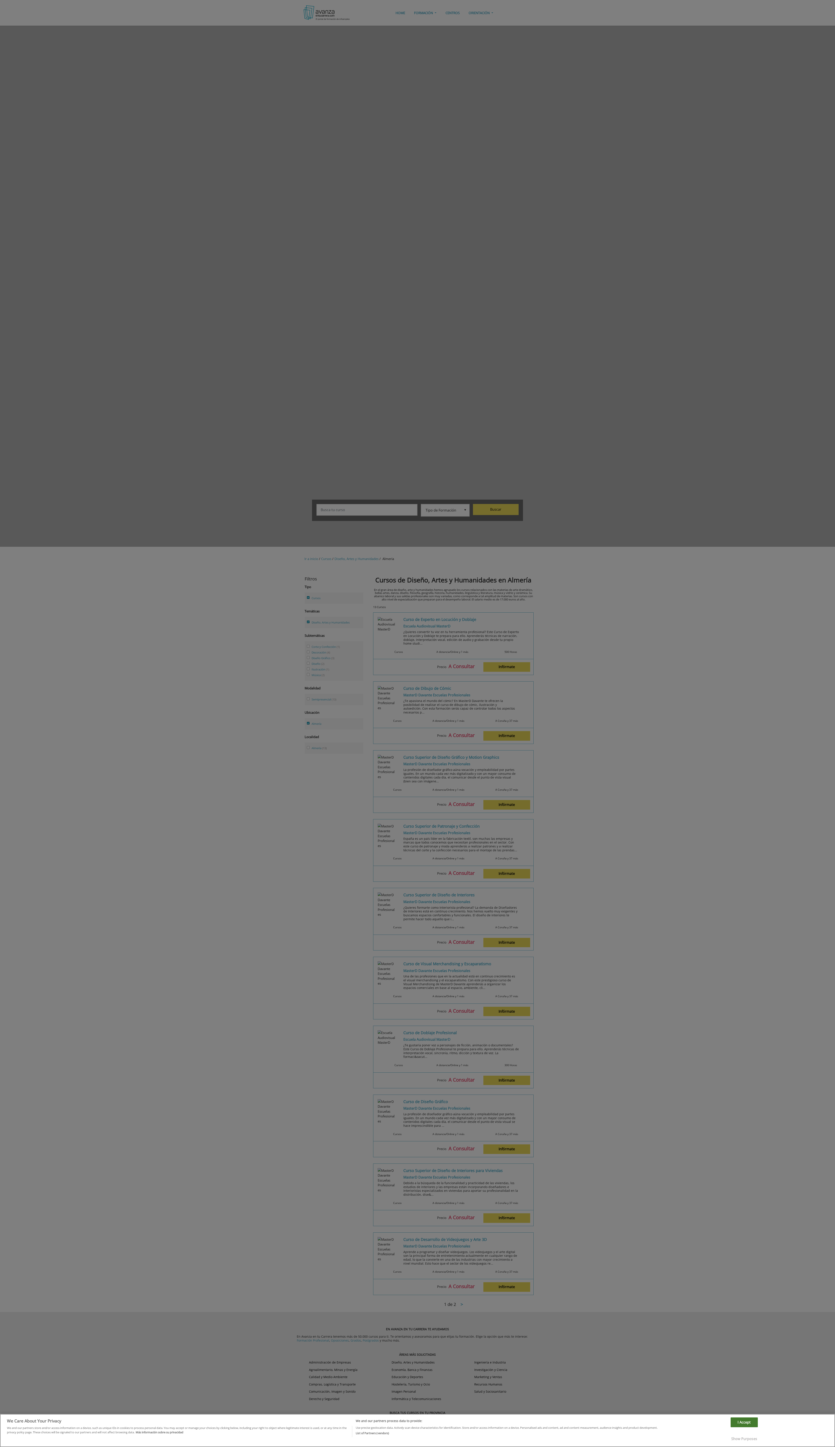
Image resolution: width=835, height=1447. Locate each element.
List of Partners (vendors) (372, 1433)
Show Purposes (744, 1438)
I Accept (744, 1422)
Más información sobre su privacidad (159, 1432)
